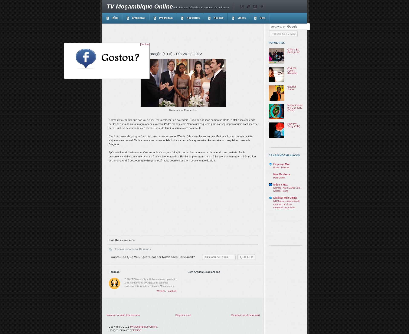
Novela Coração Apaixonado (123, 315)
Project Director (281, 167)
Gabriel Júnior (291, 88)
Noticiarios (193, 17)
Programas (166, 17)
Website (161, 291)
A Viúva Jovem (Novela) (292, 71)
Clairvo (137, 330)
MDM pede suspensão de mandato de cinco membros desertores (286, 204)
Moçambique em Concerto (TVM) (294, 108)
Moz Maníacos (282, 174)
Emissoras (138, 17)
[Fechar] (145, 44)
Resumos (145, 249)
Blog (262, 17)
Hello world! (279, 177)
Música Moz (280, 184)
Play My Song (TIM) (293, 125)
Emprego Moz (281, 164)
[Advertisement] (186, 37)
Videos (242, 17)
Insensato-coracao (126, 249)
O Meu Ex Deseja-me (293, 51)
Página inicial (183, 315)
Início (115, 17)
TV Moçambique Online (140, 6)
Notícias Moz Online (285, 197)
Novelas (219, 17)
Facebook (172, 291)
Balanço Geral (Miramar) (245, 315)
